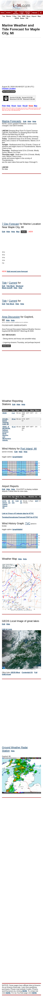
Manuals (34, 13)
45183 (4, 413)
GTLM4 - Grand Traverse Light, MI (5, 421)
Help (34, 121)
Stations (5, 410)
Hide (29, 121)
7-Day (14, 16)
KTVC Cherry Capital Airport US (4, 504)
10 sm (21, 502)
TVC (27, 523)
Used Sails (21, 12)
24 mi (14, 419)
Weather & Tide (27, 12)
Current (13, 282)
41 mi (14, 427)
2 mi (13, 413)
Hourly (24, 232)
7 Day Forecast (10, 223)
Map (39, 16)
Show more (6, 346)
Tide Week (10, 286)
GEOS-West (15, 672)
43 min (13, 502)
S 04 (17, 501)
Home (2, 13)
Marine (8, 16)
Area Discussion (11, 316)
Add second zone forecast (17, 271)
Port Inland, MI (28, 448)
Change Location (9, 88)
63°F (36, 501)
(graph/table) (17, 457)
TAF (27, 18)
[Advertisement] (21, 61)
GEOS (17, 18)
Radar (22, 18)
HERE (24, 991)
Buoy (28, 16)
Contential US (27, 672)
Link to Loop (7, 629)
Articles (8, 13)
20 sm (9, 502)
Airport (34, 16)
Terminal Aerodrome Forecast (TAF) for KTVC (20, 517)
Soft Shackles (15, 12)
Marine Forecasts (11, 121)
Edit (24, 121)
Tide (19, 16)
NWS (23, 16)
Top (3, 16)
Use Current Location (9, 91)
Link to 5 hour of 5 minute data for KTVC (18, 513)
